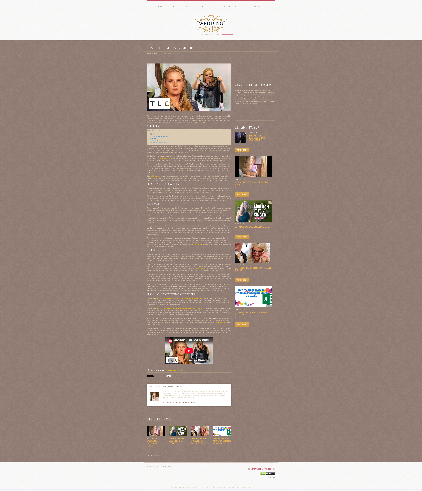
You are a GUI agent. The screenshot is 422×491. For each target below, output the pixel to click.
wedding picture (196, 244)
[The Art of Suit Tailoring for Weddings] (240, 137)
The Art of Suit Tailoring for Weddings (257, 137)
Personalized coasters (160, 136)
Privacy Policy (271, 477)
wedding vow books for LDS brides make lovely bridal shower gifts (179, 298)
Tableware (153, 138)
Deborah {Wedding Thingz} (174, 370)
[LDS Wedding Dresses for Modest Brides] (200, 431)
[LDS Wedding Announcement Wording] (222, 431)
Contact (207, 6)
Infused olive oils (155, 140)
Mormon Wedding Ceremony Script (153, 442)
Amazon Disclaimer (231, 6)
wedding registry (166, 158)
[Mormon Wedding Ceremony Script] (156, 431)
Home (160, 6)
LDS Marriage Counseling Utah (176, 441)
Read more (241, 150)
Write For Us (258, 6)
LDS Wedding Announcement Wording (222, 441)
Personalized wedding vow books (160, 143)
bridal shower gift (200, 268)
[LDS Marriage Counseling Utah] (178, 431)
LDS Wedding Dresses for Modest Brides (199, 441)
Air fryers (156, 134)
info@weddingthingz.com (263, 469)
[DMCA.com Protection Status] (267, 473)
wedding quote (221, 322)
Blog (173, 6)
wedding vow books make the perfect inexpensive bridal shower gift (179, 308)
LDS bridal (154, 176)
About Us (189, 6)
